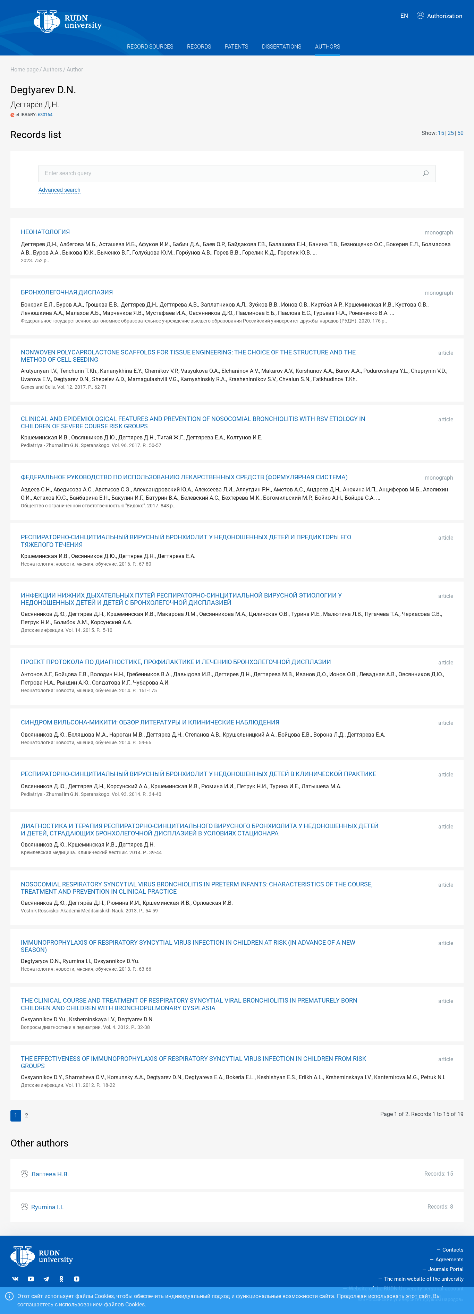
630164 (45, 114)
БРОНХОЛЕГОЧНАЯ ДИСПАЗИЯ (67, 292)
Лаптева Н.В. (50, 1174)
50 (460, 133)
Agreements (449, 1259)
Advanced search (60, 190)
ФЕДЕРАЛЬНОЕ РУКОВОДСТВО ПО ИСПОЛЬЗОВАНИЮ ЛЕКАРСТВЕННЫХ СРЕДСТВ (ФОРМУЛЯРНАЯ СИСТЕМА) (184, 477)
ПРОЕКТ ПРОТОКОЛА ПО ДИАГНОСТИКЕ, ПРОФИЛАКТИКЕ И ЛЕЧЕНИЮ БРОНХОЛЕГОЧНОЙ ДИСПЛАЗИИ (176, 662)
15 (441, 133)
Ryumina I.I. (47, 1207)
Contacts (453, 1250)
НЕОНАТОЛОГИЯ (45, 232)
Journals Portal (446, 1269)
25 (451, 133)
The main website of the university (424, 1279)
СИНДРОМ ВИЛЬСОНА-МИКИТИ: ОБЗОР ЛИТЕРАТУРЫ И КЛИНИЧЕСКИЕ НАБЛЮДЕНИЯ (150, 722)
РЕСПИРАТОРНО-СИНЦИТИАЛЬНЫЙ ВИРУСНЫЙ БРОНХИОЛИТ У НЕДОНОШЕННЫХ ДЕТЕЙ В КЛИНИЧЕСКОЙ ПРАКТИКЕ (198, 774)
